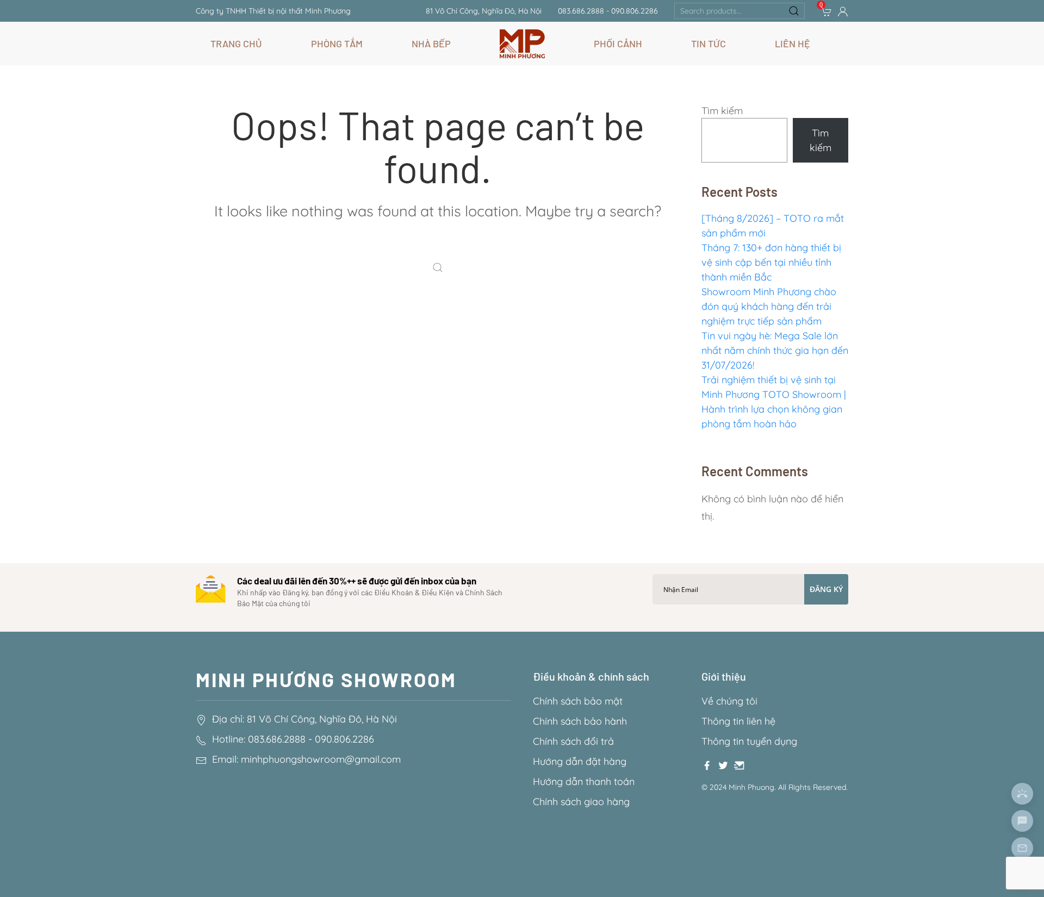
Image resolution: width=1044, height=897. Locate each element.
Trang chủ (236, 43)
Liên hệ (792, 43)
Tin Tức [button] (708, 43)
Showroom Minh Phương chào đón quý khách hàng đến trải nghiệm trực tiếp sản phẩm (768, 306)
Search (794, 11)
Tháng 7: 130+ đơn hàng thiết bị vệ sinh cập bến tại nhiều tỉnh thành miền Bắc (771, 262)
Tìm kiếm (722, 110)
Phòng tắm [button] (337, 43)
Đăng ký (826, 589)
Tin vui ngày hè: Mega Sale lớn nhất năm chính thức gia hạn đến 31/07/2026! (774, 350)
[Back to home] (522, 43)
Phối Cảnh (618, 43)
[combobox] (739, 11)
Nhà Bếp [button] (431, 43)
